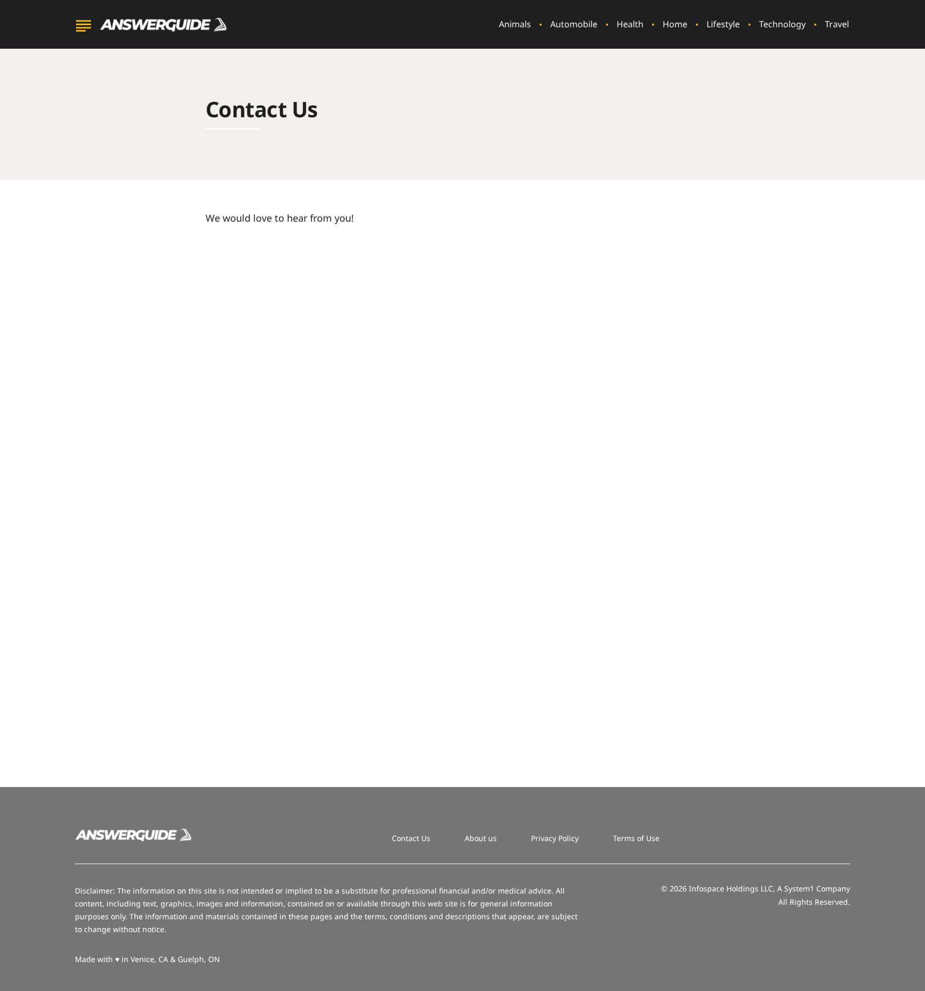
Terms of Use (636, 838)
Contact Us (411, 838)
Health (630, 24)
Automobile (573, 24)
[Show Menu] (83, 23)
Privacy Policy (555, 838)
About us (481, 838)
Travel (837, 24)
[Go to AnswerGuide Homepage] (164, 25)
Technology (782, 24)
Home (675, 24)
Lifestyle (723, 24)
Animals (515, 24)
